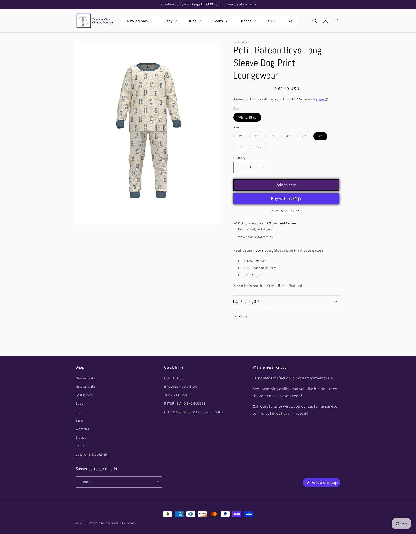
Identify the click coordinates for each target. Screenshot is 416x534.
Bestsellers (84, 395)
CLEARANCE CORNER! (92, 454)
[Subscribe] (156, 482)
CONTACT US (173, 378)
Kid (78, 412)
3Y (258, 137)
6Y (306, 137)
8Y (320, 136)
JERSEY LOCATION (178, 395)
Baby (79, 403)
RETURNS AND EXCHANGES (184, 403)
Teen (79, 420)
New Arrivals (85, 378)
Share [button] (243, 316)
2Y (242, 137)
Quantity (239, 158)
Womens (82, 429)
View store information (256, 237)
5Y (274, 137)
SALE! (80, 446)
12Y (261, 148)
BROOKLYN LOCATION (180, 387)
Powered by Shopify (122, 523)
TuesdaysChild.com (97, 523)
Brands (81, 437)
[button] (315, 21)
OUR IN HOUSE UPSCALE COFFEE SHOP (193, 412)
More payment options (286, 210)
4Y (290, 137)
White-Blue (247, 117)
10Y (243, 148)
